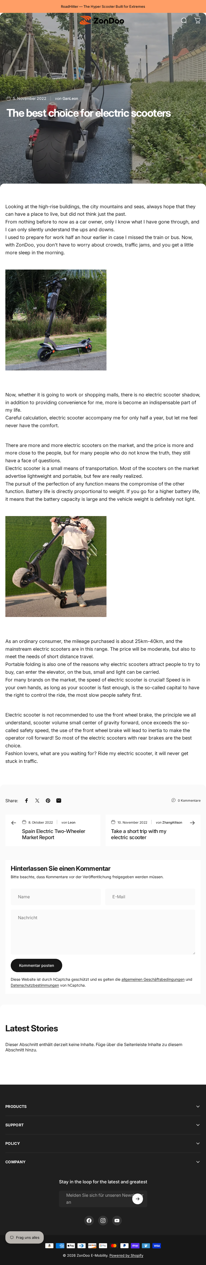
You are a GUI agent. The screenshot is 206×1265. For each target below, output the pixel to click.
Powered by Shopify (126, 1255)
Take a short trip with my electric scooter (138, 834)
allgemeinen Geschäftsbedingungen (153, 979)
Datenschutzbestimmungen (35, 985)
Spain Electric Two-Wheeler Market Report (53, 834)
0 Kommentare (189, 800)
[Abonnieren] (137, 1199)
